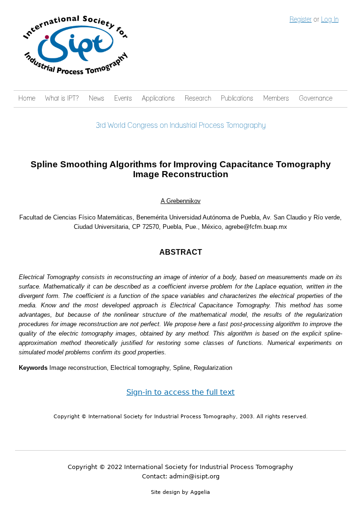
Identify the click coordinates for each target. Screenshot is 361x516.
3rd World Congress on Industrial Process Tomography (181, 125)
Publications (237, 98)
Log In (329, 19)
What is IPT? (61, 98)
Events (123, 98)
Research (198, 98)
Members (276, 98)
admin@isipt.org (194, 476)
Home (26, 98)
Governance (315, 98)
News (96, 98)
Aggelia (200, 492)
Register (301, 19)
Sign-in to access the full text (180, 392)
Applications (158, 98)
